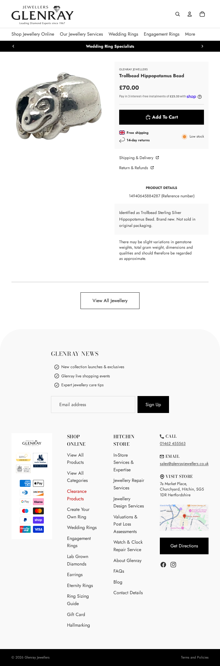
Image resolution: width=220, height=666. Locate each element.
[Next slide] (202, 46)
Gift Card (76, 614)
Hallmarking (78, 625)
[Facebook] (163, 564)
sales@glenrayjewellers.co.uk (184, 463)
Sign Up (153, 404)
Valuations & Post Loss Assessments (125, 524)
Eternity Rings (80, 585)
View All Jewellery (110, 300)
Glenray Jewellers (37, 657)
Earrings (74, 574)
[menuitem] (190, 34)
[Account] (189, 14)
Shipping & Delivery (136, 158)
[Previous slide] (13, 46)
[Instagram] (173, 564)
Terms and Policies (195, 657)
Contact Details (128, 592)
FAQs (118, 571)
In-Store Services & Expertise (123, 462)
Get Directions (184, 546)
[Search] (177, 14)
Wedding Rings (82, 527)
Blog (117, 582)
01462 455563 (173, 443)
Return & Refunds (134, 168)
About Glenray (127, 560)
